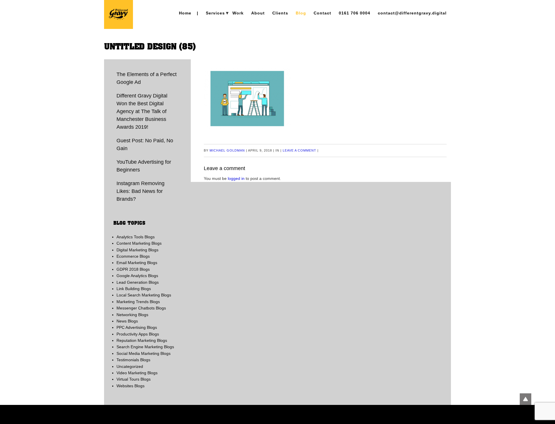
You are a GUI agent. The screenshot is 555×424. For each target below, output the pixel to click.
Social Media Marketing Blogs (143, 353)
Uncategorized (129, 366)
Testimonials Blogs (133, 359)
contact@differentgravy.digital (412, 13)
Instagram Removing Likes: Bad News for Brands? (140, 191)
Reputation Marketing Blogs (141, 340)
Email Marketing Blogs (136, 262)
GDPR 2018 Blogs (133, 269)
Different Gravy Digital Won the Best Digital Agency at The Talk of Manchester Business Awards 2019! (141, 111)
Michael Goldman (227, 150)
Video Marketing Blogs (137, 372)
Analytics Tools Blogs (135, 237)
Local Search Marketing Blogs (143, 295)
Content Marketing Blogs (139, 243)
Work (238, 13)
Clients (280, 13)
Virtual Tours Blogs (133, 379)
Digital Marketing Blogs (137, 250)
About (258, 13)
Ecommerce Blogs (133, 256)
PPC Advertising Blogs (136, 327)
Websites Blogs (130, 386)
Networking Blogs (132, 314)
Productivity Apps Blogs (137, 334)
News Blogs (127, 321)
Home (185, 13)
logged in (236, 178)
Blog (301, 13)
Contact (322, 13)
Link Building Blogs (133, 288)
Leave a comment (299, 150)
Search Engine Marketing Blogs (145, 346)
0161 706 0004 (354, 13)
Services (215, 13)
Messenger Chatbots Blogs (141, 308)
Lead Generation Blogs (137, 282)
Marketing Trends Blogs (138, 301)
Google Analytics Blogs (137, 275)
